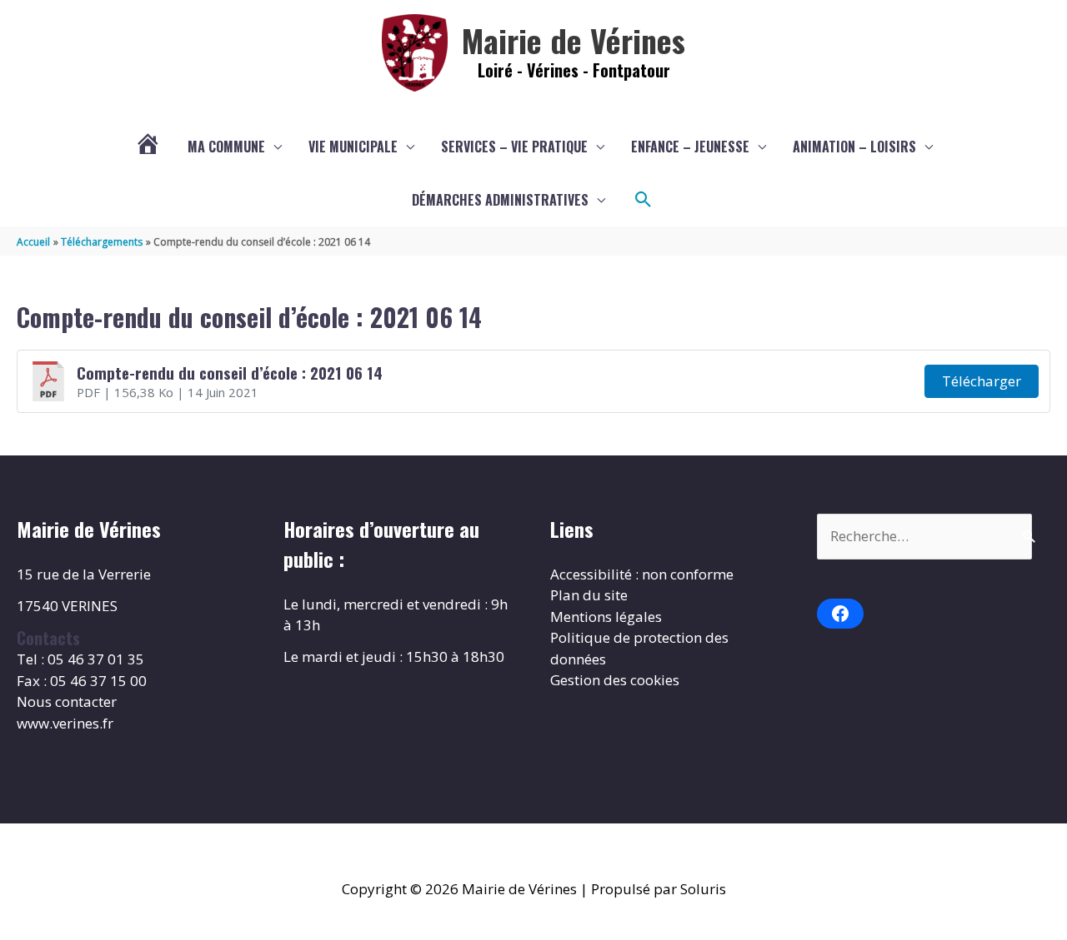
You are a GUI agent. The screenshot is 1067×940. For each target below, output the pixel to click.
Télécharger (981, 380)
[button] (643, 200)
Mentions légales (606, 616)
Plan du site (589, 594)
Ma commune (226, 147)
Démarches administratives (500, 200)
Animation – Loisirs (854, 147)
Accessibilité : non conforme (642, 574)
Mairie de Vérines (573, 40)
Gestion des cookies (614, 679)
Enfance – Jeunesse (690, 147)
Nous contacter (67, 701)
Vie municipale (353, 147)
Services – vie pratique (514, 147)
